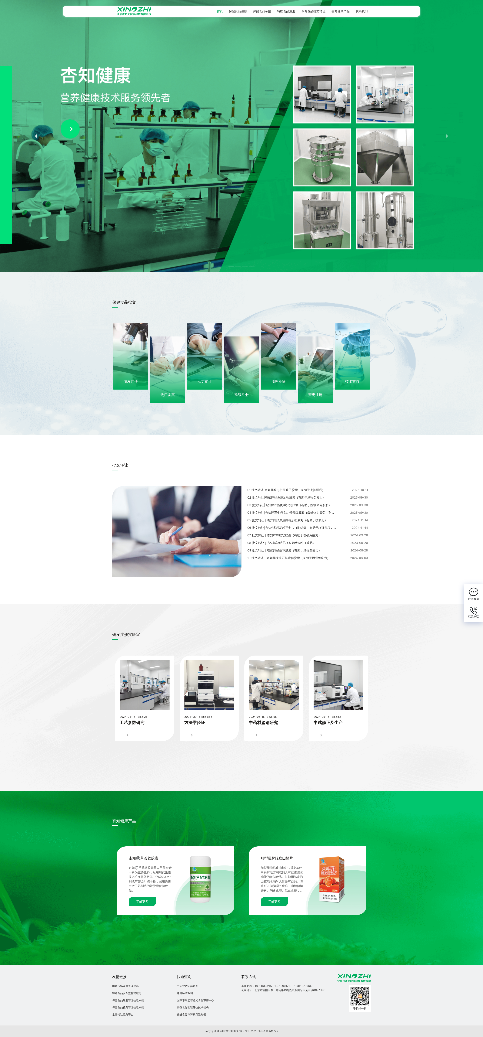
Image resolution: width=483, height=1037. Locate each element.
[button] (36, 136)
